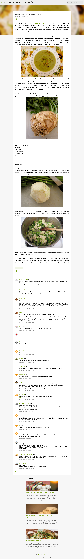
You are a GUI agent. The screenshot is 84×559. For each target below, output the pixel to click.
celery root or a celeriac (37, 23)
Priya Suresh (22, 374)
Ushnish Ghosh (23, 442)
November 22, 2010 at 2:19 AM (26, 378)
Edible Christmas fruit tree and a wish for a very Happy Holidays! (40, 492)
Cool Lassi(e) (22, 298)
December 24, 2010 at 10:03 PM (26, 468)
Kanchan (21, 358)
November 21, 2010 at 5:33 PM (26, 295)
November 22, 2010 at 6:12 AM (26, 399)
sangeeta (21, 382)
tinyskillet (21, 415)
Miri (20, 425)
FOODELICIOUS (23, 397)
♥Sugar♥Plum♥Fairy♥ (24, 403)
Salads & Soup (19, 267)
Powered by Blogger (43, 554)
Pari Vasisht (22, 394)
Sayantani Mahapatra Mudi (25, 454)
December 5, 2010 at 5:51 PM (26, 438)
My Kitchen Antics (23, 279)
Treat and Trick (23, 289)
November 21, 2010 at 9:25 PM (26, 362)
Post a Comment (19, 471)
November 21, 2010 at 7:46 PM (26, 347)
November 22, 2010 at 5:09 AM (26, 390)
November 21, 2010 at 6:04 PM (26, 330)
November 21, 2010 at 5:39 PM (26, 308)
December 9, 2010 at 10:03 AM (26, 459)
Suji (20, 341)
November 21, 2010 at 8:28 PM (26, 354)
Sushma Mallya (23, 350)
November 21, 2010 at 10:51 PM (26, 370)
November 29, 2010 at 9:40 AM (26, 429)
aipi (20, 326)
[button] (16, 19)
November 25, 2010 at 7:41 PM (26, 421)
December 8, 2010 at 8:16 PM (26, 450)
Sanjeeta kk (22, 366)
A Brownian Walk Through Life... (19, 2)
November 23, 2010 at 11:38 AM (26, 411)
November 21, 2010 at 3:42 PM (26, 286)
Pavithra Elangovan (24, 433)
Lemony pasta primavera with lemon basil (35, 540)
